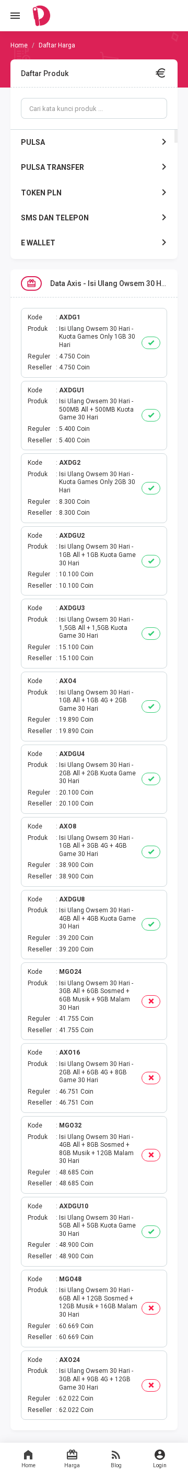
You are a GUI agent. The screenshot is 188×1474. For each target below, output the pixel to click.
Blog (116, 1465)
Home (28, 1465)
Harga (72, 1465)
